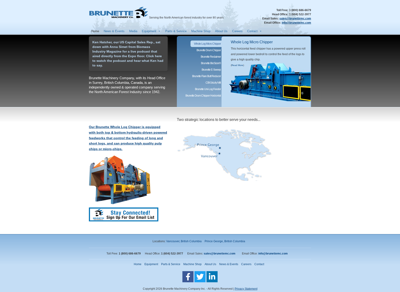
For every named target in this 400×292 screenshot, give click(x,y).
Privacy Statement (246, 288)
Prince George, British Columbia (225, 241)
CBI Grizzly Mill (213, 82)
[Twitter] (200, 276)
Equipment (149, 31)
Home (95, 31)
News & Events (114, 31)
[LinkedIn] (212, 276)
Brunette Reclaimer (211, 56)
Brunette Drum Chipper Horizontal (203, 95)
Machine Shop (200, 31)
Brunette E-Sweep (211, 69)
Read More (237, 65)
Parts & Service (176, 31)
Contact (252, 31)
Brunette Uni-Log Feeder (208, 89)
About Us (221, 31)
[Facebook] (188, 276)
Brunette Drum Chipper (209, 50)
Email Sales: (270, 18)
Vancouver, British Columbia (184, 241)
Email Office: (273, 22)
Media (133, 31)
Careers (237, 31)
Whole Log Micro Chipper (252, 42)
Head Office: (280, 14)
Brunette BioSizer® (211, 63)
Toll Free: (282, 10)
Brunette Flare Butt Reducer (206, 76)
